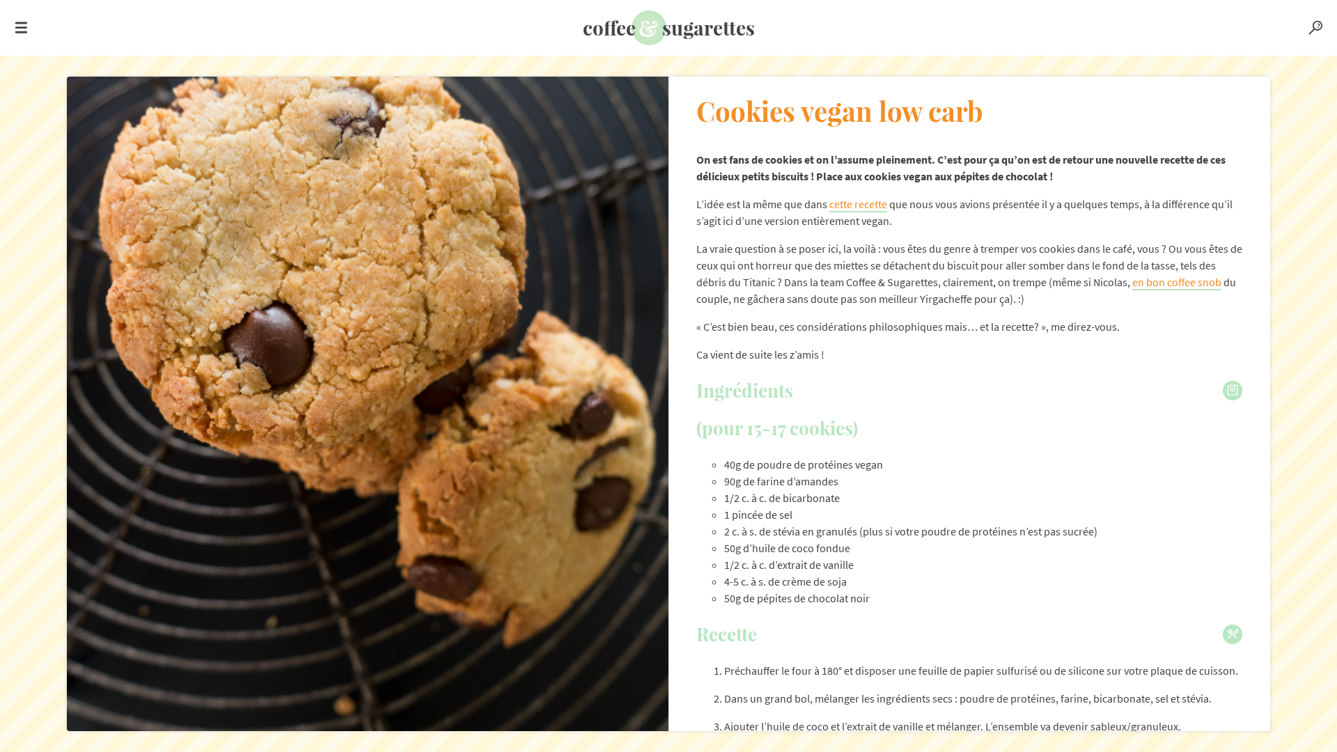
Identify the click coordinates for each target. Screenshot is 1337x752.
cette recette (858, 204)
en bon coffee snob (1176, 282)
